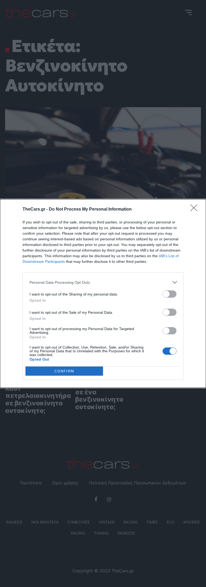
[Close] (195, 209)
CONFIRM (64, 371)
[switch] (169, 294)
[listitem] (103, 282)
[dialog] (103, 293)
